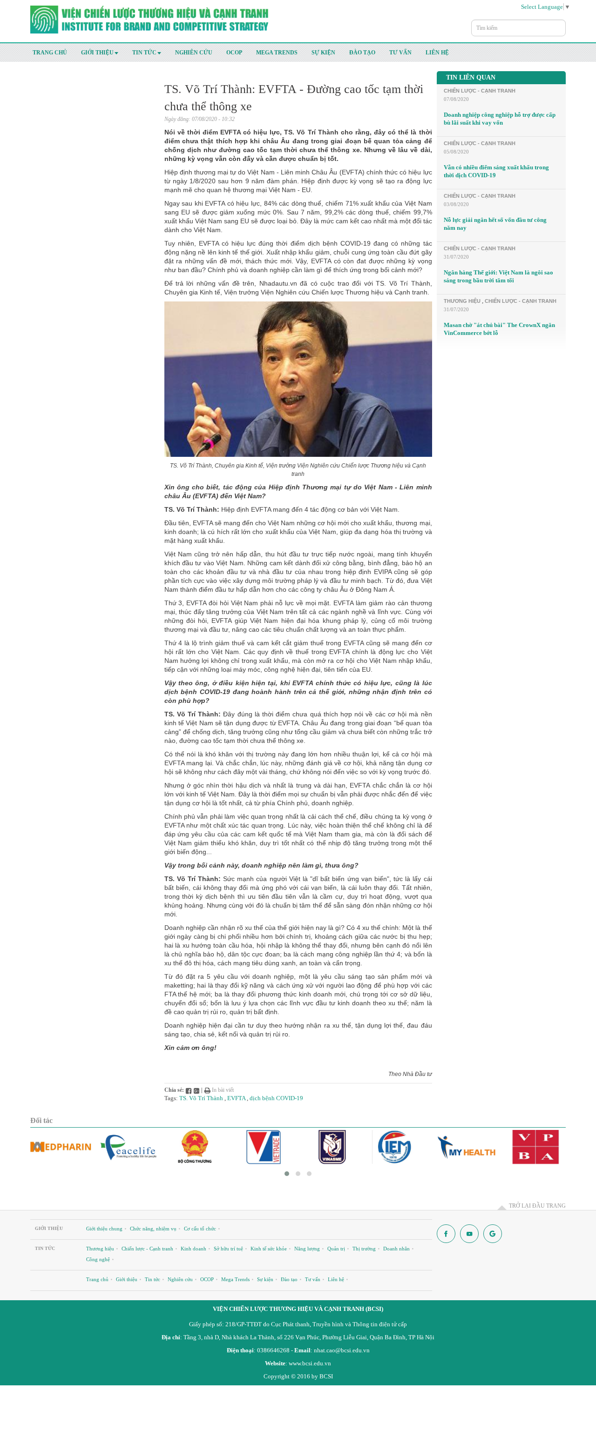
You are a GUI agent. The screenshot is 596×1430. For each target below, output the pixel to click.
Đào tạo (362, 52)
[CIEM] (399, 1147)
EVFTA (236, 1098)
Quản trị (336, 1248)
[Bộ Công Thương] (196, 1147)
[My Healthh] (467, 1147)
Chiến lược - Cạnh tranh (479, 91)
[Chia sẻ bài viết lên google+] (196, 1090)
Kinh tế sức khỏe (269, 1248)
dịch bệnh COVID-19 (276, 1098)
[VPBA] (535, 1147)
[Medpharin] (60, 1147)
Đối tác (41, 1120)
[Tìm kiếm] (560, 23)
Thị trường (364, 1248)
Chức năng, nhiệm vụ (153, 1228)
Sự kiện (323, 52)
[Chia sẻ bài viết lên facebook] (188, 1090)
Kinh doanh (193, 1248)
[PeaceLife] (128, 1147)
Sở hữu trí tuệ (228, 1248)
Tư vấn (400, 52)
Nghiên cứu (193, 52)
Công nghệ (98, 1259)
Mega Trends (277, 52)
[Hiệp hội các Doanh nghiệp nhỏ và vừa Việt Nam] (332, 1147)
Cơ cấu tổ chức (200, 1228)
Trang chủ (50, 52)
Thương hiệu (462, 301)
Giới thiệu (97, 52)
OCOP (234, 52)
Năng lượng (307, 1248)
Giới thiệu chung (104, 1228)
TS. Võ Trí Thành (201, 1098)
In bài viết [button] (222, 1090)
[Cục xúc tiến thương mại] (264, 1147)
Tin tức (144, 52)
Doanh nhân (396, 1248)
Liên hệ (437, 52)
